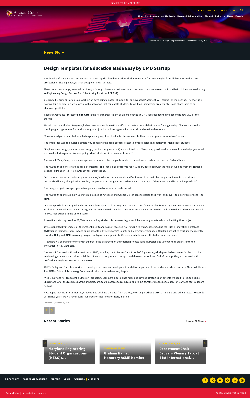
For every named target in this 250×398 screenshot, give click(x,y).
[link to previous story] (46, 310)
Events (239, 16)
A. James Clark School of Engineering (24, 9)
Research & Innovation (190, 16)
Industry (220, 16)
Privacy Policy (12, 393)
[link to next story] (52, 310)
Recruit (233, 10)
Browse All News (195, 321)
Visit (216, 10)
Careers (55, 379)
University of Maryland (125, 3)
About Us (143, 16)
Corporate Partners (35, 379)
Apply (224, 10)
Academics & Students (162, 16)
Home (152, 40)
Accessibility (29, 393)
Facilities (79, 379)
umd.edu (42, 393)
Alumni (209, 16)
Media (67, 379)
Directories (12, 379)
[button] (45, 343)
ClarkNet (93, 379)
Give (209, 10)
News (230, 16)
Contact (200, 10)
